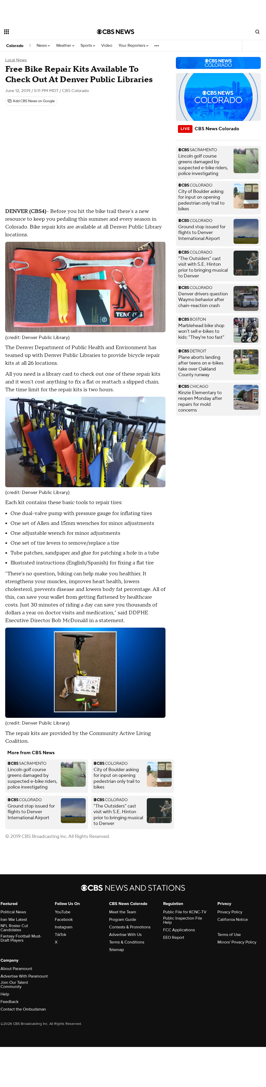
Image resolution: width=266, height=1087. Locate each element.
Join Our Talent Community (14, 984)
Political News (13, 912)
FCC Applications (179, 930)
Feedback (9, 1002)
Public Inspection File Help (182, 920)
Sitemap (116, 950)
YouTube (62, 912)
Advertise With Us (125, 935)
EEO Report (173, 937)
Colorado (14, 45)
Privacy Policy (229, 912)
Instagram (63, 927)
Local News (16, 60)
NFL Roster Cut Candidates (14, 928)
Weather (64, 45)
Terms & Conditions (126, 942)
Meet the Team (122, 912)
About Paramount (16, 969)
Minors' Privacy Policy (236, 942)
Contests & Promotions (129, 927)
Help (5, 994)
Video (106, 45)
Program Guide (122, 919)
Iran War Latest (14, 919)
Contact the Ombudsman (23, 1009)
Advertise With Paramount (24, 976)
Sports (87, 45)
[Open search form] (257, 32)
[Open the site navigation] (41, 31)
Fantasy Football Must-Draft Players (21, 938)
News (42, 45)
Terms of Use (229, 935)
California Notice (232, 919)
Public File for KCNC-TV (185, 912)
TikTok (60, 935)
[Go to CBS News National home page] (115, 31)
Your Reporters (132, 45)
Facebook (64, 919)
